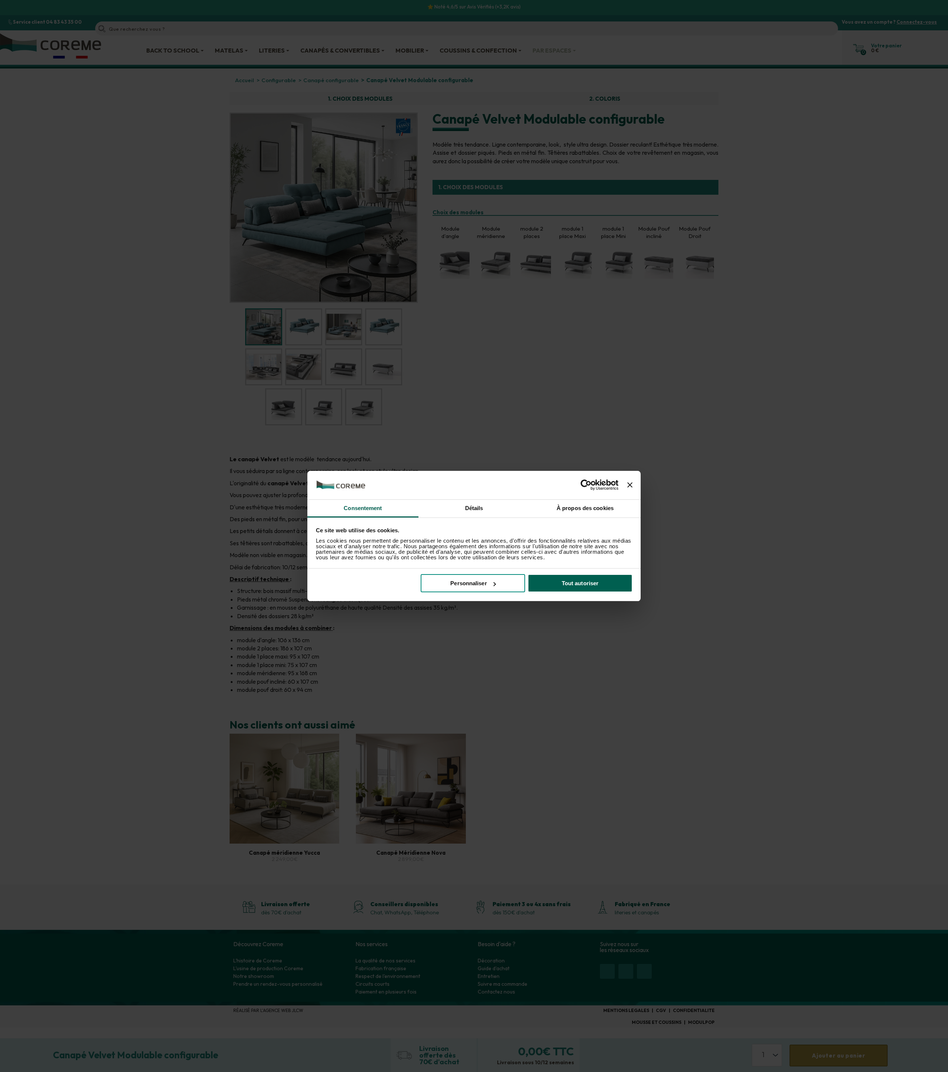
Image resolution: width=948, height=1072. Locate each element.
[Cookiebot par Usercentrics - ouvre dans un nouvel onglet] (586, 485)
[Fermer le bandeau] (629, 485)
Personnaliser (468, 583)
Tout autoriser (580, 583)
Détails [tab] (474, 508)
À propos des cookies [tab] (585, 508)
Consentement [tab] (363, 508)
